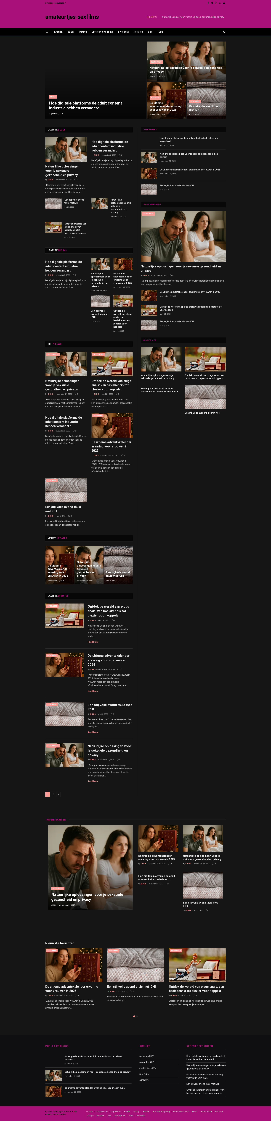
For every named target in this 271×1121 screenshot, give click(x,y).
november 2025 (147, 1062)
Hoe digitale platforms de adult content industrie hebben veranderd (85, 105)
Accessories (102, 1111)
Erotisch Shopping (102, 31)
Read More (93, 642)
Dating (83, 31)
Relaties (138, 31)
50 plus (89, 1111)
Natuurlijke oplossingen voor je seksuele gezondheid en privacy (193, 17)
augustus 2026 (146, 1056)
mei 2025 (144, 1074)
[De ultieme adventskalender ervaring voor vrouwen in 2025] (166, 100)
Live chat (123, 31)
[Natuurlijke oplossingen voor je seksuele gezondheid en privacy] (186, 61)
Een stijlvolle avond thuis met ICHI (204, 108)
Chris (50, 180)
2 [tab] (137, 1016)
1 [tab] (134, 1016)
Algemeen (155, 98)
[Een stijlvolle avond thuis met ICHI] (206, 100)
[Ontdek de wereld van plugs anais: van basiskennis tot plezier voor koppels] (53, 227)
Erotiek (58, 31)
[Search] (224, 31)
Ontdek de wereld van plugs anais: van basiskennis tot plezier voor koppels (75, 228)
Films (194, 1111)
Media (53, 97)
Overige (90, 1115)
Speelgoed (98, 354)
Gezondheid (156, 62)
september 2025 (147, 1068)
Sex (150, 31)
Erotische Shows (181, 1111)
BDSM (70, 31)
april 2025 (144, 1080)
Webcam (140, 1115)
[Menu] (47, 31)
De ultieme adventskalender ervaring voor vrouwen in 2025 (165, 106)
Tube (160, 31)
